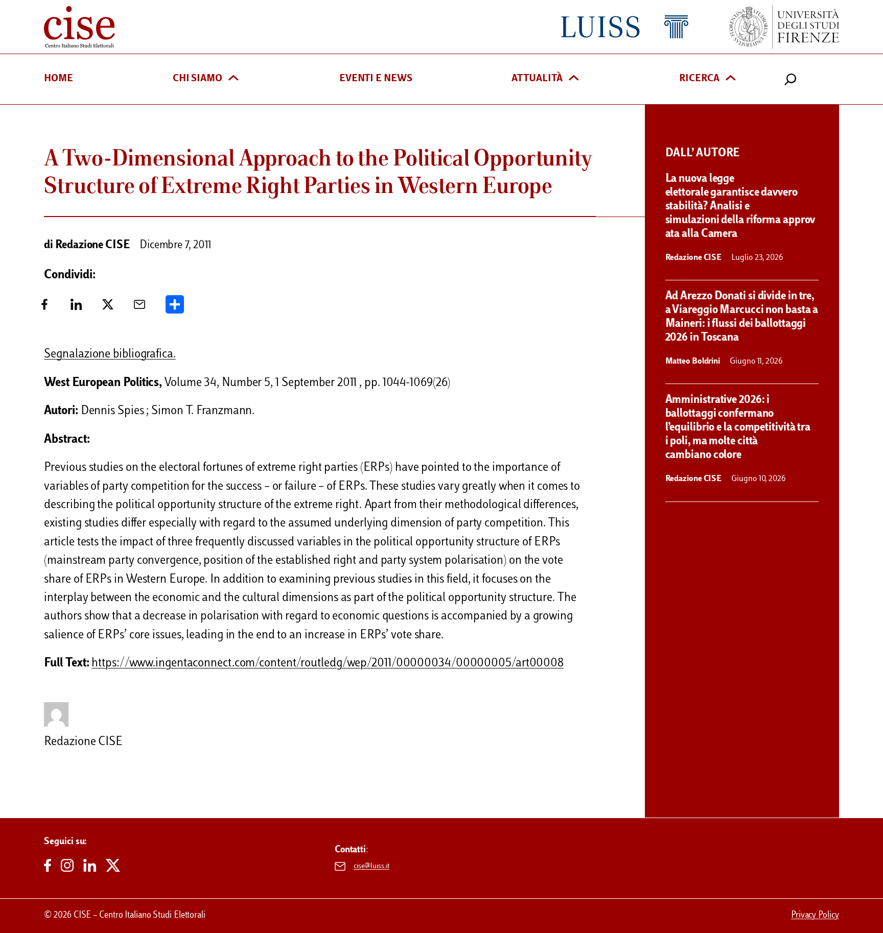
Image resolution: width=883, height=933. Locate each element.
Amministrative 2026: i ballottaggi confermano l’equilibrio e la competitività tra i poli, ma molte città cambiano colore (738, 428)
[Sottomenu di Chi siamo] (233, 79)
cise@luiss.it (371, 866)
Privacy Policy (815, 915)
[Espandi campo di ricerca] (790, 79)
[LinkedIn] (76, 308)
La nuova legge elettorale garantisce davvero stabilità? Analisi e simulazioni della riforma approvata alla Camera (740, 207)
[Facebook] (44, 308)
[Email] (139, 308)
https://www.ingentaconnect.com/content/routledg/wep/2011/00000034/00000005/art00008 (327, 663)
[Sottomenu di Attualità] (574, 79)
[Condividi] (175, 308)
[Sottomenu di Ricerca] (731, 79)
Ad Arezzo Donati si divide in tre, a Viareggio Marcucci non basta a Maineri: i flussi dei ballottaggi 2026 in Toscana (742, 317)
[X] (107, 308)
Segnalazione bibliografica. (109, 355)
